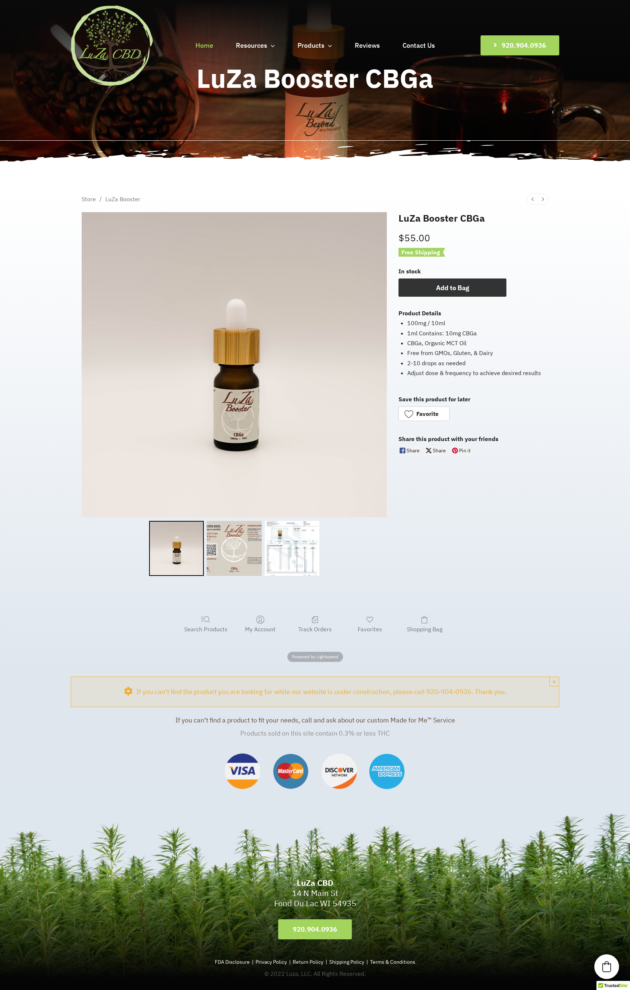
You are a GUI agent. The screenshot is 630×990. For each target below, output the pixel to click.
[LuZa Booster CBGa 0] (176, 548)
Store (89, 199)
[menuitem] (533, 199)
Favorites (370, 629)
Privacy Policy (271, 962)
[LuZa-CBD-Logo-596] (112, 8)
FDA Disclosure (232, 962)
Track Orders (315, 629)
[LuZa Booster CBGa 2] (292, 548)
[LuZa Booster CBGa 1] (234, 548)
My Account (260, 629)
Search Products (206, 629)
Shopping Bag (424, 629)
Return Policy (308, 962)
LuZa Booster (122, 199)
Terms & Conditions (392, 962)
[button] (424, 413)
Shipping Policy (346, 962)
